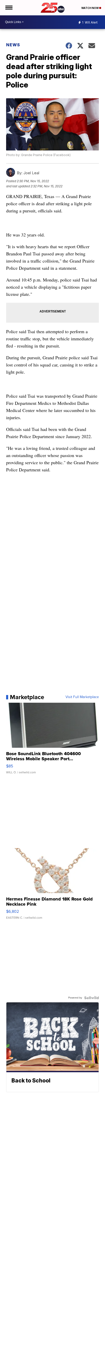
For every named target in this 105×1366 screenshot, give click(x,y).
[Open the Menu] (8, 7)
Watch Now (90, 7)
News (13, 44)
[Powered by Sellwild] (91, 998)
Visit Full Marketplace (82, 697)
